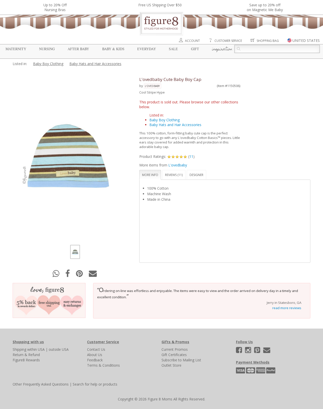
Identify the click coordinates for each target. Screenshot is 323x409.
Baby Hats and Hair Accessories (95, 63)
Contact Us (96, 349)
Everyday (146, 48)
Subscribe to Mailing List (181, 360)
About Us (94, 354)
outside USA (59, 349)
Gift (195, 48)
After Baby (78, 48)
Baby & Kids (113, 48)
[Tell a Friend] (93, 275)
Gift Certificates (174, 354)
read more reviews (286, 308)
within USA (36, 349)
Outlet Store (171, 365)
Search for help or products (95, 384)
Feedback (95, 360)
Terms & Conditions (103, 365)
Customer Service (228, 41)
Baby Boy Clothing (48, 63)
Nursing (47, 48)
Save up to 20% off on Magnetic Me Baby (265, 7)
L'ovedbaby (152, 86)
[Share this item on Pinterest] (80, 275)
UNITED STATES (306, 40)
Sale (173, 48)
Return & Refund (26, 354)
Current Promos (175, 349)
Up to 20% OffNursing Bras (55, 7)
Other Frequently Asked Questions (41, 384)
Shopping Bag (268, 41)
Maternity (16, 48)
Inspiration (222, 49)
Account (192, 41)
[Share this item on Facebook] (68, 275)
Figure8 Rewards (26, 360)
